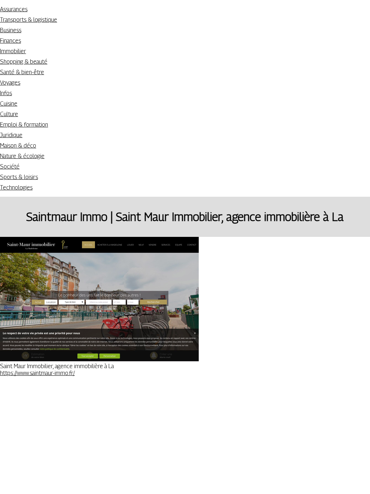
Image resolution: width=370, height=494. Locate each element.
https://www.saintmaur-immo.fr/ (37, 373)
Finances (10, 40)
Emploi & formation (24, 124)
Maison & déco (18, 145)
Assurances (13, 9)
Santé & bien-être (22, 72)
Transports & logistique (28, 19)
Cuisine (8, 103)
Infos (6, 93)
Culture (9, 114)
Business (10, 30)
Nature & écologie (22, 156)
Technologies (16, 187)
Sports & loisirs (19, 177)
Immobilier (13, 51)
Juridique (11, 135)
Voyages (10, 82)
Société (10, 166)
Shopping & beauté (23, 61)
